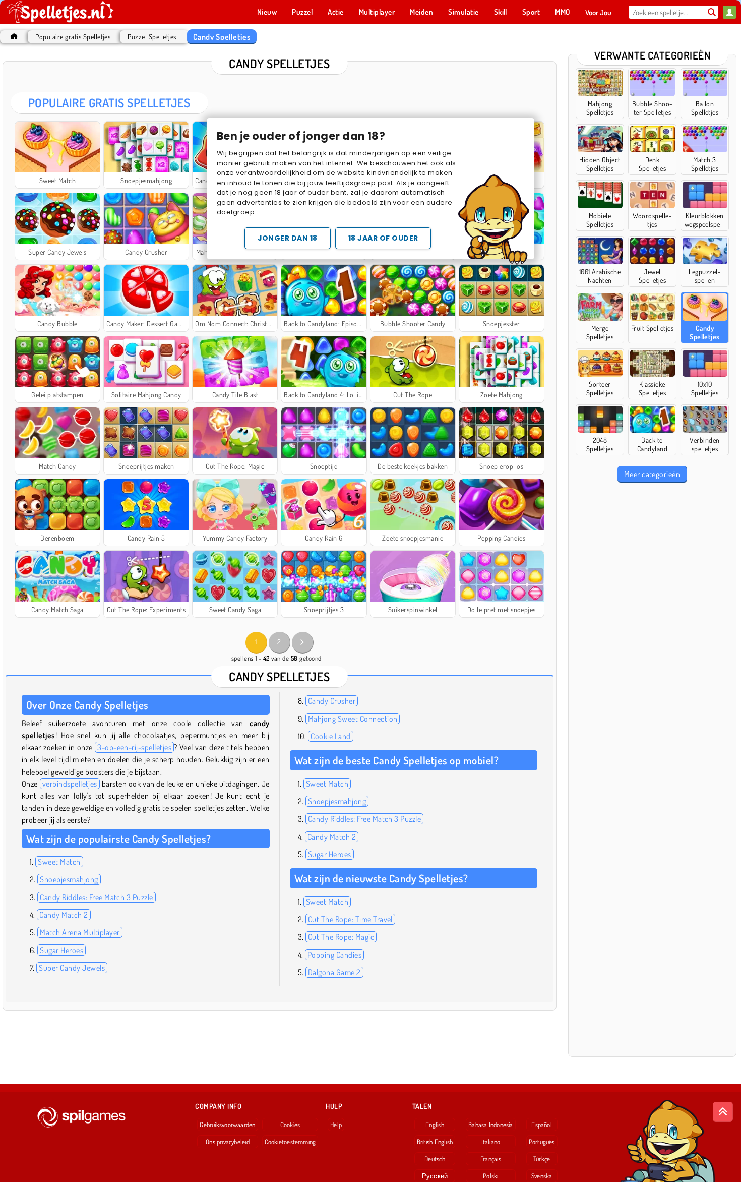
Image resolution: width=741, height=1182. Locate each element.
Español (541, 1124)
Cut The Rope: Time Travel (350, 919)
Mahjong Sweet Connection (353, 719)
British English (435, 1142)
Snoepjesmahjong (69, 879)
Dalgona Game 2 (334, 972)
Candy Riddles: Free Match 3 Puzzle (96, 897)
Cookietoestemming (290, 1142)
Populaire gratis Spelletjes (72, 36)
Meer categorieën (652, 474)
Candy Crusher (331, 701)
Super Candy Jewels (72, 968)
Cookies (290, 1124)
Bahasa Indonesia (490, 1124)
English (434, 1124)
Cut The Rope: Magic (341, 937)
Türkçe (541, 1159)
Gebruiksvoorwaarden (227, 1124)
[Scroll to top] (723, 1112)
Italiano (491, 1142)
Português (542, 1142)
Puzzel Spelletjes (152, 36)
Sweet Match (59, 862)
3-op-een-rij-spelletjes (134, 747)
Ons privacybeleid (228, 1142)
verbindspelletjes (69, 784)
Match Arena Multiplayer (79, 932)
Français (490, 1159)
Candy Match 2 (63, 915)
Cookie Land (330, 736)
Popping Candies (334, 955)
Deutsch (434, 1159)
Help (336, 1124)
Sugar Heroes (61, 950)
